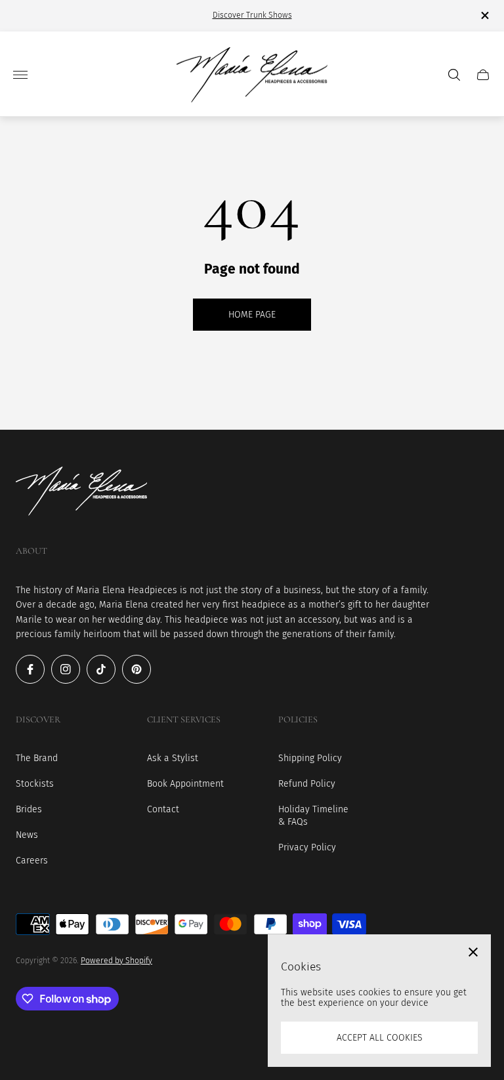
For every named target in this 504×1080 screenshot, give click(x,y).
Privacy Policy (307, 847)
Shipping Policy (310, 758)
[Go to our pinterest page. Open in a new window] (136, 669)
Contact (163, 809)
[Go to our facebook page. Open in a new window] (30, 669)
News (27, 835)
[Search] (454, 74)
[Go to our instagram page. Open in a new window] (65, 669)
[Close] (473, 952)
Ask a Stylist (172, 758)
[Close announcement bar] (484, 15)
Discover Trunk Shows (252, 15)
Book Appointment (185, 783)
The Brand (37, 758)
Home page (252, 314)
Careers (32, 860)
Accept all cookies (380, 1037)
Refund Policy (306, 783)
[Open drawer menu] (20, 74)
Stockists (35, 783)
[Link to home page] (81, 492)
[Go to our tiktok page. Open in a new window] (101, 669)
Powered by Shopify (116, 960)
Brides (29, 809)
